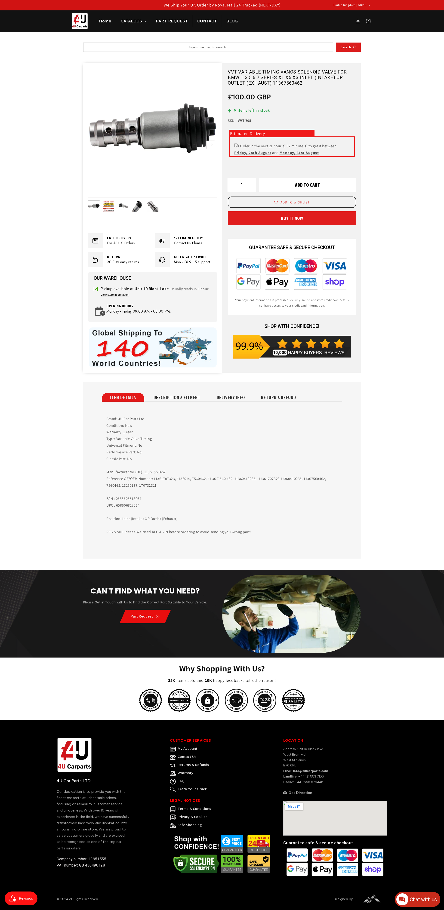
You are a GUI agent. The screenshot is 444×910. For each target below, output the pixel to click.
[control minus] (231, 185)
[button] (210, 145)
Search (346, 47)
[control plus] (252, 185)
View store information (115, 294)
